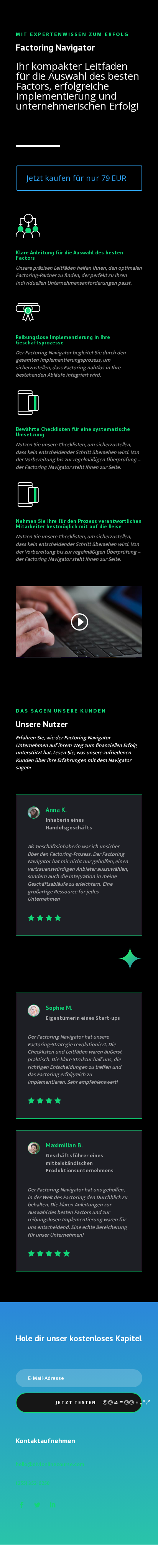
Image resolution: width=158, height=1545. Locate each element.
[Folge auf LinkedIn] (52, 1505)
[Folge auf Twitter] (37, 1505)
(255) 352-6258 (33, 1483)
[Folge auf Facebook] (22, 1505)
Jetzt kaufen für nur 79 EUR (76, 178)
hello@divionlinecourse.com (50, 1464)
